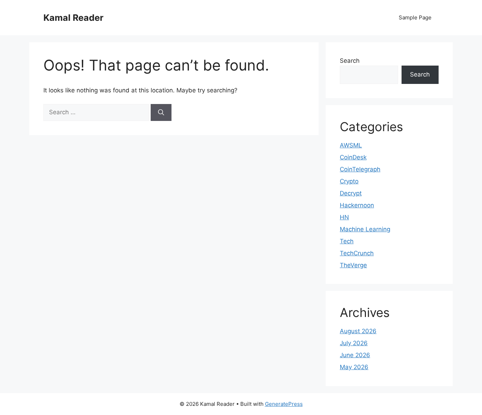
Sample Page (415, 17)
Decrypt (351, 193)
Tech (347, 241)
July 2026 (354, 343)
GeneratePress (284, 404)
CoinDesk (353, 157)
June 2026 (355, 355)
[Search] (161, 112)
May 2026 (354, 367)
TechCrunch (357, 253)
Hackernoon (357, 205)
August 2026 (358, 331)
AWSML (351, 145)
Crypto (349, 181)
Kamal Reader (73, 17)
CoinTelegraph (360, 169)
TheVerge (353, 265)
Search (350, 60)
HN (344, 217)
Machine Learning (365, 229)
